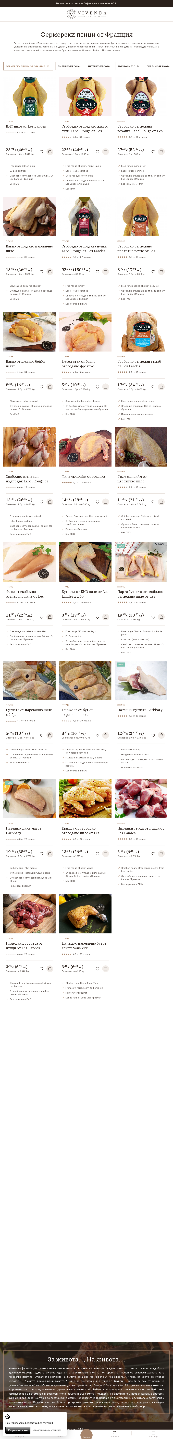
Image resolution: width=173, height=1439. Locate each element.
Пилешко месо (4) (69, 66)
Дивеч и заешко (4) (158, 66)
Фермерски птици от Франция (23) (28, 66)
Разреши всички (18, 1430)
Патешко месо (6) (99, 66)
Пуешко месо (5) (128, 66)
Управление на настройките (47, 1430)
